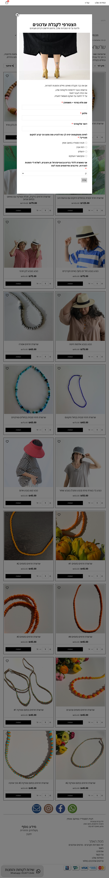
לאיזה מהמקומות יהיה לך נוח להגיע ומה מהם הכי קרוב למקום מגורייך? (58, 136)
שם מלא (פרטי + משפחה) (74, 102)
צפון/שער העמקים (76, 156)
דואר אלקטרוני (79, 123)
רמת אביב (80, 147)
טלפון (83, 113)
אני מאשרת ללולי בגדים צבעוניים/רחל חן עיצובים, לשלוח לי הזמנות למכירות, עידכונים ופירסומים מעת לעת (56, 165)
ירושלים (81, 151)
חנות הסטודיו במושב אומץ (73, 142)
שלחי (84, 180)
